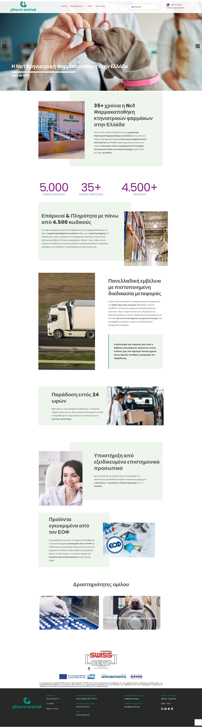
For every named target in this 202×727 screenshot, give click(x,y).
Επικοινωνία (100, 6)
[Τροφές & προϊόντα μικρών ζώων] (132, 609)
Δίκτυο (90, 6)
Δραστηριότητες (76, 6)
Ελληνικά (137, 7)
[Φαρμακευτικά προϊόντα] (69, 609)
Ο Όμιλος (63, 6)
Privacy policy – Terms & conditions (87, 721)
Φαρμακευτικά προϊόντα (69, 618)
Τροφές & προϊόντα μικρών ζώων (132, 618)
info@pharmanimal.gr (131, 713)
